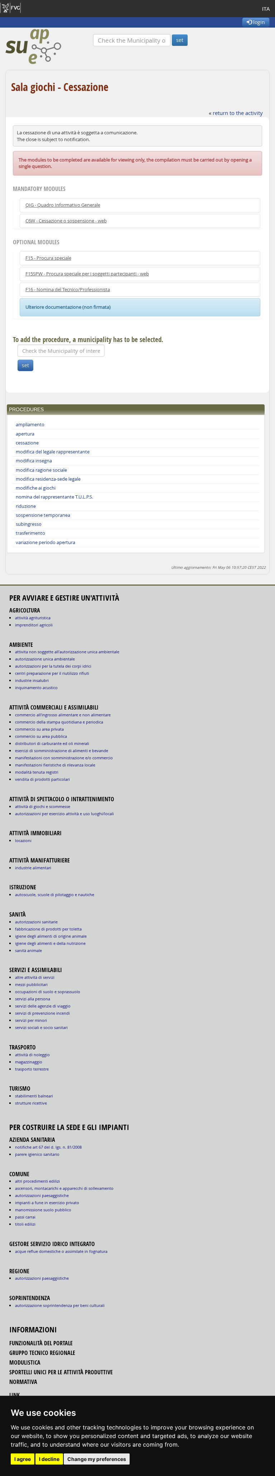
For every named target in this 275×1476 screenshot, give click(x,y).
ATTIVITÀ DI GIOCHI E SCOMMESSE (42, 806)
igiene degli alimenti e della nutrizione (50, 943)
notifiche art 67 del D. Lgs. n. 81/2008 (48, 1147)
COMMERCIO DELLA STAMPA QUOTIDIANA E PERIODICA (59, 722)
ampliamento (30, 425)
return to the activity (238, 112)
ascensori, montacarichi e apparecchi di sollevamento (64, 1188)
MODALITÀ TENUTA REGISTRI (36, 772)
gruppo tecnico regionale (42, 1353)
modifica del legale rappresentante (53, 452)
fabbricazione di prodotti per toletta (48, 929)
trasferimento (30, 533)
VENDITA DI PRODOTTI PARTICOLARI (42, 779)
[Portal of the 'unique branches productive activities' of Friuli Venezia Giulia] (49, 46)
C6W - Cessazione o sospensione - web (66, 221)
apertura (25, 434)
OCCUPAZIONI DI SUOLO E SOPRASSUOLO (47, 991)
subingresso (29, 524)
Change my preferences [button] (96, 1459)
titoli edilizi (25, 1224)
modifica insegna (34, 461)
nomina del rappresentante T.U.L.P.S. (54, 497)
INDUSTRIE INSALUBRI (32, 680)
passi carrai (25, 1217)
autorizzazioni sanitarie (36, 921)
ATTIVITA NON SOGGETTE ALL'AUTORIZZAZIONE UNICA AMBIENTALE (67, 651)
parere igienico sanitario (37, 1154)
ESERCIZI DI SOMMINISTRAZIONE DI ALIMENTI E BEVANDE (61, 750)
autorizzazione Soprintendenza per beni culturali (60, 1305)
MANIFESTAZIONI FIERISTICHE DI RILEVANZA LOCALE (55, 765)
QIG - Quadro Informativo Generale (62, 205)
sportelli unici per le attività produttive (61, 1372)
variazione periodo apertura (45, 542)
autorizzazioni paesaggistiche (42, 1195)
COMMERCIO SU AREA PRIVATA (39, 729)
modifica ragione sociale (41, 470)
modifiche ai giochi (36, 488)
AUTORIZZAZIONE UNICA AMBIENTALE (45, 659)
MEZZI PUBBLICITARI (31, 984)
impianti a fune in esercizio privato (47, 1202)
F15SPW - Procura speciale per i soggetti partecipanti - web (87, 274)
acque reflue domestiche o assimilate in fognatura (61, 1251)
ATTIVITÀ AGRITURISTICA (32, 617)
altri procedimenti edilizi (37, 1181)
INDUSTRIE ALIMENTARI (33, 867)
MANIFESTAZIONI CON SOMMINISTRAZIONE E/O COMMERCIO (64, 757)
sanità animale (28, 950)
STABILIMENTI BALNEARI (34, 1095)
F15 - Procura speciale (48, 258)
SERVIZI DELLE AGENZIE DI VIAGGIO (43, 1006)
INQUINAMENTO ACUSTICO (36, 687)
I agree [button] (22, 1459)
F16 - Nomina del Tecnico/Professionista (67, 290)
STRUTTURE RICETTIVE (31, 1103)
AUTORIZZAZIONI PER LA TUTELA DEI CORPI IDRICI (53, 666)
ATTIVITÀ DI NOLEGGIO (32, 1054)
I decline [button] (49, 1459)
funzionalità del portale (41, 1343)
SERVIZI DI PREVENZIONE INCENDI (42, 1013)
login (258, 22)
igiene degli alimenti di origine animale (51, 936)
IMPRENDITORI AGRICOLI (34, 625)
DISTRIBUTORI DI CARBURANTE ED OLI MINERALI (52, 743)
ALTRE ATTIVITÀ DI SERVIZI (34, 977)
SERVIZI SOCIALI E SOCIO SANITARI (41, 1027)
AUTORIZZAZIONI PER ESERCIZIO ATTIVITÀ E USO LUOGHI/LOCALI (64, 813)
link (14, 1395)
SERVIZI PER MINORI (31, 1020)
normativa (23, 1382)
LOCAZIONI (23, 840)
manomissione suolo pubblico (43, 1209)
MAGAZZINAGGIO (28, 1061)
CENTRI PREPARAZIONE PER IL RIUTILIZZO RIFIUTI (52, 673)
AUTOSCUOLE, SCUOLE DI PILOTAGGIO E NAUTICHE (54, 894)
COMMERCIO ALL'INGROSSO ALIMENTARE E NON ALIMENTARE (63, 714)
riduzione (26, 506)
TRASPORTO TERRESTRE (32, 1069)
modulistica (24, 1362)
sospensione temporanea (43, 515)
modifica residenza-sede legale (48, 479)
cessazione (27, 443)
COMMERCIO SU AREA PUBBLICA (41, 736)
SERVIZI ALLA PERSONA (32, 998)
